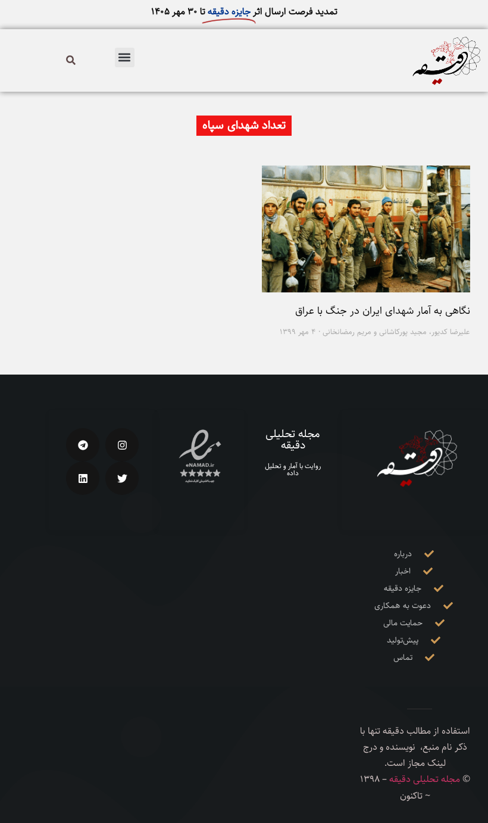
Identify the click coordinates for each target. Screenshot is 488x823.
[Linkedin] (82, 478)
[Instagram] (122, 445)
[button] (124, 57)
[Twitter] (122, 478)
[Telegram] (82, 445)
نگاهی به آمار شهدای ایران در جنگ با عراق (382, 311)
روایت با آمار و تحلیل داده (293, 469)
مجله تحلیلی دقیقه (292, 439)
